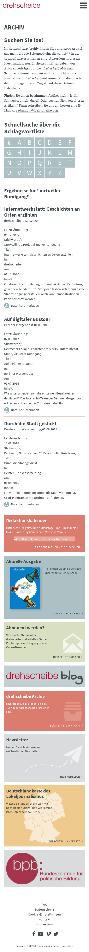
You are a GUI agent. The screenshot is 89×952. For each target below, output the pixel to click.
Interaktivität (69, 349)
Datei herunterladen (25, 305)
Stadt (8, 354)
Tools (26, 244)
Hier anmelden (70, 776)
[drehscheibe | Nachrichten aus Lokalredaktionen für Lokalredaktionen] (21, 5)
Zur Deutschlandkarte (64, 841)
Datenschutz (44, 909)
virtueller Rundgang (46, 244)
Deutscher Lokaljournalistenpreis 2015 (31, 349)
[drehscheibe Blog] (44, 677)
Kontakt (44, 919)
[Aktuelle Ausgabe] (25, 588)
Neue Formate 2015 (32, 453)
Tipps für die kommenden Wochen (57, 547)
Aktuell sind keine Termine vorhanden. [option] (41, 539)
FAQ (44, 904)
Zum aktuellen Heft (66, 613)
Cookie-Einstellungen (44, 914)
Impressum (44, 924)
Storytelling (12, 244)
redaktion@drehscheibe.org (37, 110)
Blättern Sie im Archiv (65, 725)
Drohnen (10, 453)
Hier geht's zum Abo (66, 657)
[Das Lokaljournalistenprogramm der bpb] (44, 869)
